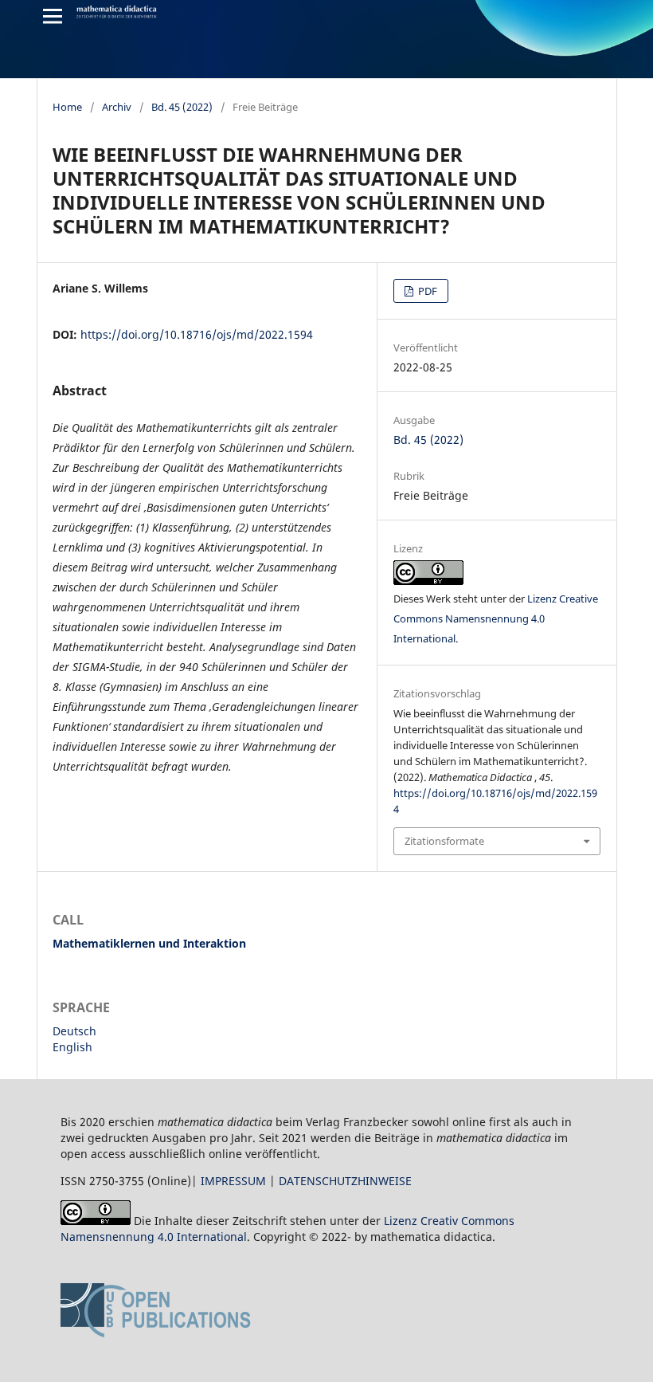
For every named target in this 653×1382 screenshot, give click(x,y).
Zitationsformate (444, 841)
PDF (426, 291)
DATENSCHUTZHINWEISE (345, 1180)
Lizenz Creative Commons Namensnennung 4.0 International (495, 618)
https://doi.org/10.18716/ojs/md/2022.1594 (196, 334)
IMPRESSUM (233, 1180)
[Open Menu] (52, 16)
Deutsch (74, 1030)
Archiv (116, 107)
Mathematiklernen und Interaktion (149, 943)
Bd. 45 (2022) (182, 107)
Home (67, 107)
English (72, 1046)
